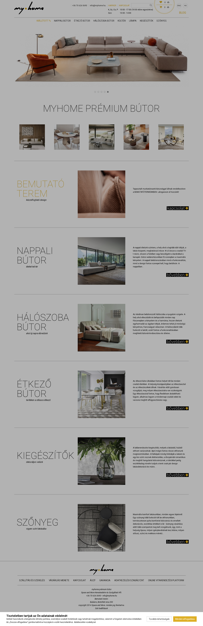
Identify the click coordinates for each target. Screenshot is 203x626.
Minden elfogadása (185, 619)
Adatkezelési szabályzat (85, 622)
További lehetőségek (159, 619)
